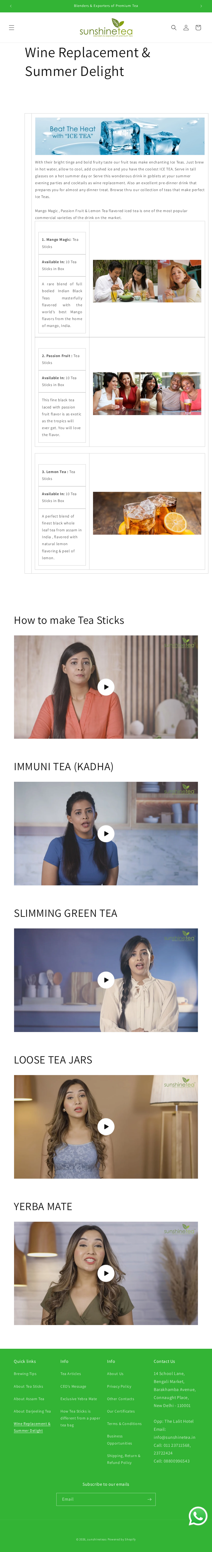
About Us (115, 1373)
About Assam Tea (29, 1398)
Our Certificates (121, 1411)
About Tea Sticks (28, 1386)
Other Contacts (120, 1398)
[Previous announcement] (11, 6)
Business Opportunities (119, 1439)
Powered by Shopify (122, 1539)
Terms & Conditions (124, 1423)
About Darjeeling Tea (32, 1411)
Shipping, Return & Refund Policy (124, 1459)
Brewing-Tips (25, 1373)
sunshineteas (97, 1539)
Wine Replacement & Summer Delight (32, 1427)
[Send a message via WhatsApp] (198, 1516)
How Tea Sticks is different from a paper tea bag (80, 1418)
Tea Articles (70, 1373)
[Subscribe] (149, 1499)
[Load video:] (106, 687)
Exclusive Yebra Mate (78, 1398)
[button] (12, 28)
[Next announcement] (201, 6)
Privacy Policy (119, 1386)
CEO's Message (73, 1386)
